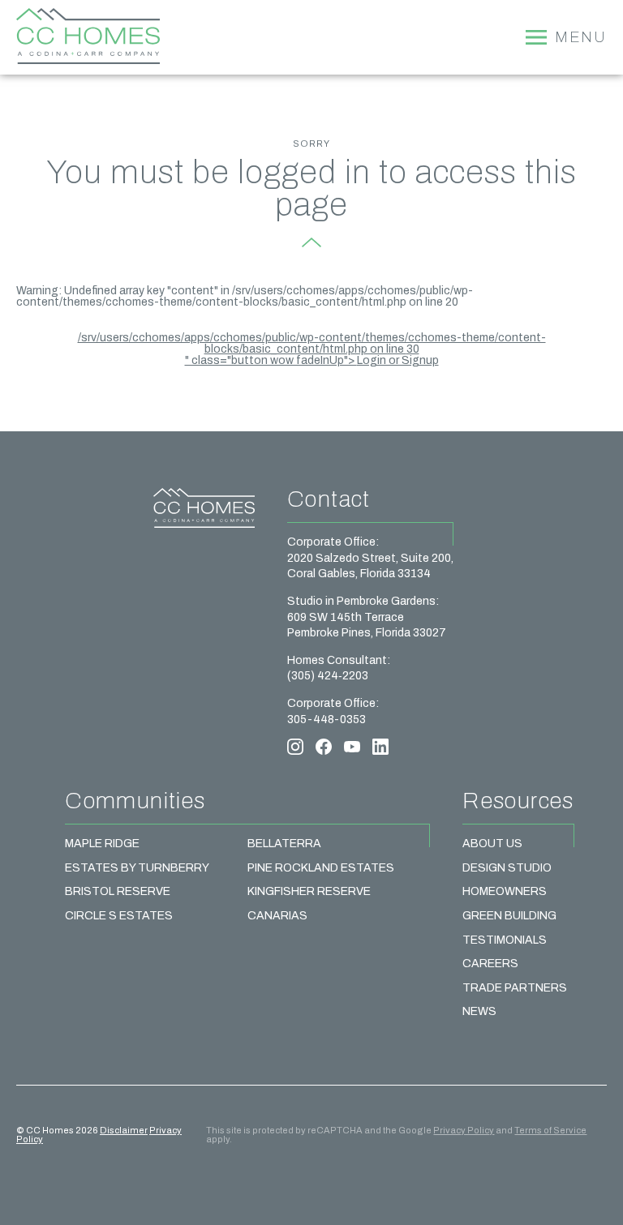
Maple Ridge (102, 843)
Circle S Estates (119, 916)
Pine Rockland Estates (320, 868)
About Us (492, 843)
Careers (490, 963)
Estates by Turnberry (137, 868)
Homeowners (504, 891)
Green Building (509, 916)
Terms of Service (550, 1130)
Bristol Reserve (117, 891)
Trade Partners (514, 988)
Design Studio (507, 868)
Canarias (277, 916)
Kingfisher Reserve (309, 891)
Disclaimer (124, 1130)
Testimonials (504, 940)
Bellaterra (284, 843)
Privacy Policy (463, 1130)
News (479, 1011)
